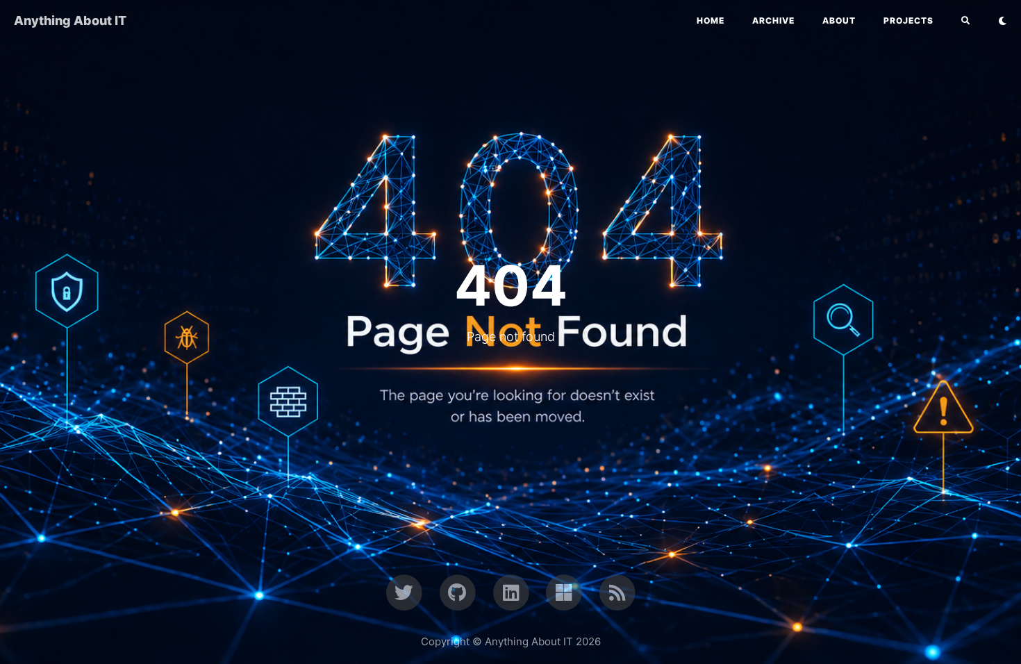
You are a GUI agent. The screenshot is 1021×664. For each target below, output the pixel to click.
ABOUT (839, 20)
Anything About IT (70, 20)
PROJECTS (908, 20)
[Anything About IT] (617, 591)
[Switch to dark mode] (1002, 21)
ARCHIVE (773, 20)
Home (710, 20)
